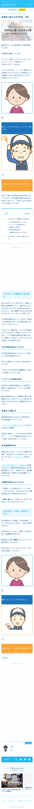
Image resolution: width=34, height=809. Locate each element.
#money (5, 657)
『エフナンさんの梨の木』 (10, 425)
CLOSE (27, 213)
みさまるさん (17, 457)
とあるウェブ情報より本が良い (18, 219)
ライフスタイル (23, 13)
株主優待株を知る (15, 230)
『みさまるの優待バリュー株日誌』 (14, 465)
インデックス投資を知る (17, 224)
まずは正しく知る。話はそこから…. (18, 238)
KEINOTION (8, 5)
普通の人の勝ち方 (15, 227)
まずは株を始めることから (18, 222)
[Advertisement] (17, 267)
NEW (21, 9)
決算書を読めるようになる (18, 232)
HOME (3, 801)
